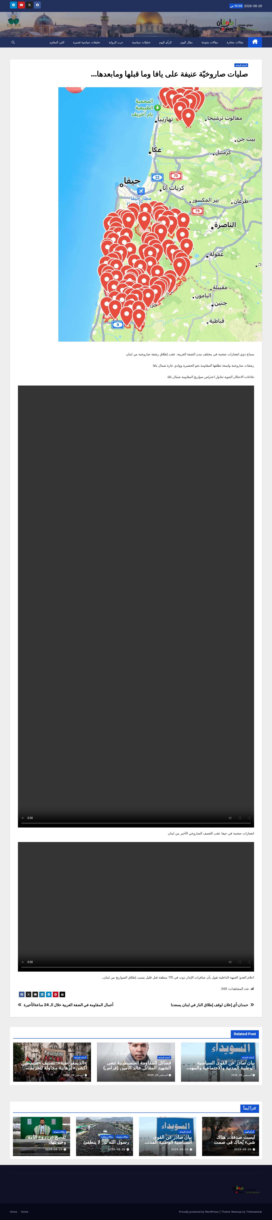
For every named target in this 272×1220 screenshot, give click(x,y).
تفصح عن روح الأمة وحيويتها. (47, 1139)
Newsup (236, 1211)
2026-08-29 (242, 1149)
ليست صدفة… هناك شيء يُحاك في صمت (234, 1139)
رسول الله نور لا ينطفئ (106, 1142)
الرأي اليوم (165, 42)
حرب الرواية (116, 42)
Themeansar (254, 1211)
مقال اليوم (186, 42)
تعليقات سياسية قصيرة (86, 42)
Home (24, 1211)
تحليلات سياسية (141, 42)
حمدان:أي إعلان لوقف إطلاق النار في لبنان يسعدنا (209, 1005)
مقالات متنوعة (210, 42)
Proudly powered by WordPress (199, 1211)
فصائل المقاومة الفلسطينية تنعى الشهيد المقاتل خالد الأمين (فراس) (137, 1065)
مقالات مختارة (235, 42)
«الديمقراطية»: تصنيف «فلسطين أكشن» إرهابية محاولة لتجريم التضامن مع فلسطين (54, 1068)
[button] (13, 42)
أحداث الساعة (241, 65)
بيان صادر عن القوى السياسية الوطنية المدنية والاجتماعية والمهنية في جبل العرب (220, 1068)
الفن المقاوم (57, 42)
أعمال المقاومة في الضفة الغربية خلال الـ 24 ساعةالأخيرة (68, 1005)
